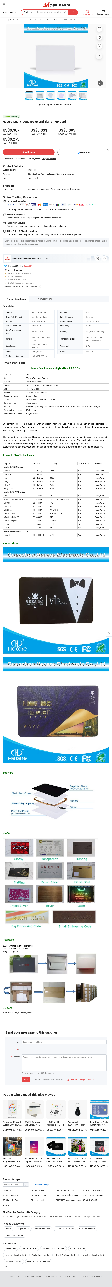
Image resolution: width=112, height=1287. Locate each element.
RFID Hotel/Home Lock (39, 1190)
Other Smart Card (42, 1228)
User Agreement (71, 1276)
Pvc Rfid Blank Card (13, 1261)
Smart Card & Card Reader (39, 20)
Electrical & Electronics (18, 20)
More (5, 1266)
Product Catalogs (41, 1184)
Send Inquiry (29, 152)
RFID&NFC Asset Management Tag (69, 1200)
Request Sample (49, 159)
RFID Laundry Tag (10, 1200)
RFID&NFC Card (9, 1195)
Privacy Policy (96, 1276)
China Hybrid (10, 1248)
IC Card (8, 1228)
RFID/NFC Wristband (91, 1190)
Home (5, 20)
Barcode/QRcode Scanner (67, 1195)
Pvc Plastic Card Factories (53, 1248)
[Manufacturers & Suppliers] (56, 4)
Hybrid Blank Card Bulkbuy (38, 1261)
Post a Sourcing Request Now (81, 1079)
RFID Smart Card (68, 20)
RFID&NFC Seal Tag (91, 1200)
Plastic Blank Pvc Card (41, 1255)
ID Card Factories (77, 1248)
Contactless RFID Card (14, 1235)
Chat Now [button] (85, 152)
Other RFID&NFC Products (94, 1195)
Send (26, 1079)
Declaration (84, 1276)
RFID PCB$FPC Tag (37, 1195)
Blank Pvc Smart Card (65, 1255)
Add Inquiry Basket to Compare (56, 104)
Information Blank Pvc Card (92, 1255)
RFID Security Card (87, 1228)
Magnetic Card (23, 1228)
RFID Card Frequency (65, 1228)
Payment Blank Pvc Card (15, 1255)
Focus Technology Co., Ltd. (38, 1276)
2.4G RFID (7, 1190)
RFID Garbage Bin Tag (65, 1190)
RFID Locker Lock (36, 1200)
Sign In (7, 286)
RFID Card (55, 20)
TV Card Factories (29, 1248)
